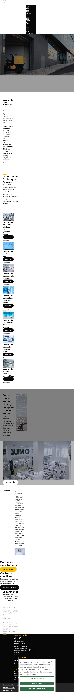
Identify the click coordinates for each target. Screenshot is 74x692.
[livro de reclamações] (34, 651)
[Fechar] (53, 662)
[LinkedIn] (34, 645)
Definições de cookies (37, 678)
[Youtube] (34, 648)
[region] (37, 675)
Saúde (4, 0)
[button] (20, 2)
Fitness (5, 4)
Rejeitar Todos (37, 683)
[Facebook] (34, 639)
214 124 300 (17, 639)
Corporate (5, 2)
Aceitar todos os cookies (37, 688)
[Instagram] (34, 642)
